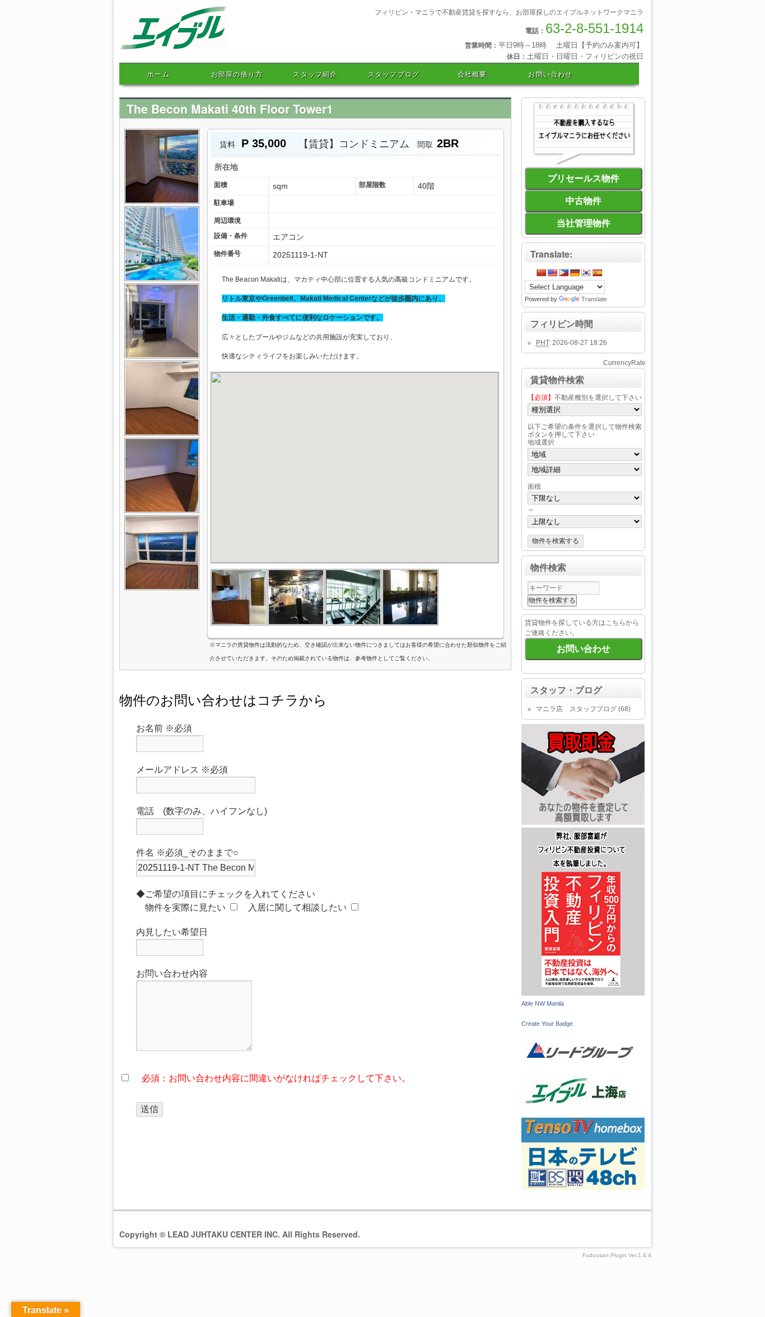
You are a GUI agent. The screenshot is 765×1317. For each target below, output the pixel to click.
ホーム (158, 73)
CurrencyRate (624, 363)
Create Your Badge (547, 1023)
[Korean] (586, 272)
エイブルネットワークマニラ (224, 49)
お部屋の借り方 (237, 73)
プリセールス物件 (583, 178)
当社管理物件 (583, 223)
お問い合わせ (550, 73)
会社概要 (472, 73)
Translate (594, 299)
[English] (552, 272)
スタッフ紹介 (315, 73)
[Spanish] (597, 272)
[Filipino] (563, 272)
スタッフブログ (393, 73)
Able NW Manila (542, 1003)
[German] (575, 272)
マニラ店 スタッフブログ (576, 709)
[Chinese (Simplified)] (541, 272)
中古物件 (583, 201)
